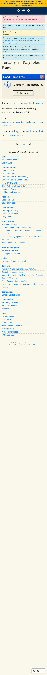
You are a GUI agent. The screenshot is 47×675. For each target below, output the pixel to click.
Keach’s (5, 309)
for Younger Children (11, 303)
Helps (4, 258)
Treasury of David (9, 183)
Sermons (6, 266)
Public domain (15, 343)
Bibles (5, 157)
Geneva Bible (7, 163)
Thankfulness (14, 281)
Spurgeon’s (27, 38)
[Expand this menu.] (43, 671)
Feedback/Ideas (11, 332)
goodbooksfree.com (34, 103)
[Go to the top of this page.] (38, 671)
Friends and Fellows (13, 326)
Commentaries (8, 167)
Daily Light (6, 217)
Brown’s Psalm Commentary (14, 186)
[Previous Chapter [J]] (18, 11)
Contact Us (9, 329)
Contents (23, 144)
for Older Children (9, 306)
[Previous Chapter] (16, 144)
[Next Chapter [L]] (28, 11)
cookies (36, 17)
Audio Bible (9, 323)
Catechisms (7, 300)
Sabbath (12, 272)
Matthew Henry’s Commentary (15, 177)
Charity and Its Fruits (19, 227)
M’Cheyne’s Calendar (11, 253)
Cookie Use (9, 335)
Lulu (28, 58)
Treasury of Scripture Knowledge (16, 261)
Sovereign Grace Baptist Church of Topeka (26, 345)
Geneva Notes (8, 170)
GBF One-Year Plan (10, 250)
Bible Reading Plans (11, 247)
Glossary (8, 319)
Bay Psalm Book (9, 203)
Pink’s (19, 40)
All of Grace (13, 243)
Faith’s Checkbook (10, 214)
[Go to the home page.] (33, 671)
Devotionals (7, 208)
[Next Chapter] (30, 144)
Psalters (5, 197)
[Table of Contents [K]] (23, 11)
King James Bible (9, 160)
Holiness (10, 224)
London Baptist (11, 295)
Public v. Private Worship (19, 269)
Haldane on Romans (11, 192)
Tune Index (9, 316)
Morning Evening (10, 211)
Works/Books (8, 221)
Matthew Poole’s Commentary (15, 180)
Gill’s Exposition (9, 174)
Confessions (7, 292)
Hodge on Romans (10, 189)
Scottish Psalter (8, 200)
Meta (4, 313)
